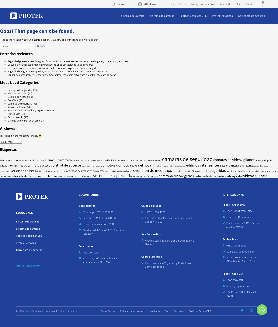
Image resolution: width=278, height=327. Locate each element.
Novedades (226, 4)
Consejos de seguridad (20, 90)
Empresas (150, 3)
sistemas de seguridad (230, 176)
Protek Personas (222, 16)
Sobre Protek (178, 4)
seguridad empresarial (236, 171)
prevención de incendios (150, 170)
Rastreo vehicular (17, 107)
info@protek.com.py (28, 265)
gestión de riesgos (24, 171)
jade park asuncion (121, 171)
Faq (239, 4)
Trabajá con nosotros (131, 311)
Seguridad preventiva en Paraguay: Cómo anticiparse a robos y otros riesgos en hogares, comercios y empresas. (69, 61)
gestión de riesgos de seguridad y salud (52, 171)
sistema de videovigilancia (177, 176)
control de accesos (66, 165)
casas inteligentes (11, 165)
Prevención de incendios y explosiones (29, 110)
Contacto (251, 4)
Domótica (13, 100)
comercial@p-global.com (240, 217)
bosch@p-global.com (238, 286)
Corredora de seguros (251, 16)
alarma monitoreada (58, 160)
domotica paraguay (161, 165)
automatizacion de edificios (150, 160)
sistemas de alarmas (206, 176)
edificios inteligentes (203, 165)
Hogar (121, 3)
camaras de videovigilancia (234, 159)
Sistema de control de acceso (24, 120)
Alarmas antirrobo (17, 93)
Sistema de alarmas (132, 16)
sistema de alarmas (44, 176)
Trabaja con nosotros (203, 4)
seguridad (218, 170)
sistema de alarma (21, 176)
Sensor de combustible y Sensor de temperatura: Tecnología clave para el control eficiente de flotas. (62, 75)
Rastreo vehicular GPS (193, 16)
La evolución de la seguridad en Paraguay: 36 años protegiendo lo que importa (50, 64)
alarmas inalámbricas (106, 160)
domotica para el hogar (134, 165)
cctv (25, 165)
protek (177, 170)
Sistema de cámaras (162, 16)
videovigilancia (255, 175)
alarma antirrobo (9, 160)
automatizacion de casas (128, 160)
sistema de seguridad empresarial (144, 176)
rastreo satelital (202, 171)
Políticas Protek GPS (200, 311)
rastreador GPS (189, 171)
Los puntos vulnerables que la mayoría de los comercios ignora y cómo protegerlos (53, 68)
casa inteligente (264, 160)
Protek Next (14, 113)
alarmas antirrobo (87, 160)
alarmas (75, 160)
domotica (108, 165)
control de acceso (39, 165)
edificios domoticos (178, 165)
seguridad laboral (253, 171)
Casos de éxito (15, 117)
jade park (109, 171)
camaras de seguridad (187, 159)
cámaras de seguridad (91, 165)
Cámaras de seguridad (20, 103)
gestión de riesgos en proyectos (86, 171)
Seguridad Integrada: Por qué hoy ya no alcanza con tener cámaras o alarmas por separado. (58, 71)
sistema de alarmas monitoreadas (75, 176)
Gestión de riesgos (18, 96)
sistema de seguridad (111, 175)
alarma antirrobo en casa (31, 160)
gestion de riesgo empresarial (236, 165)
